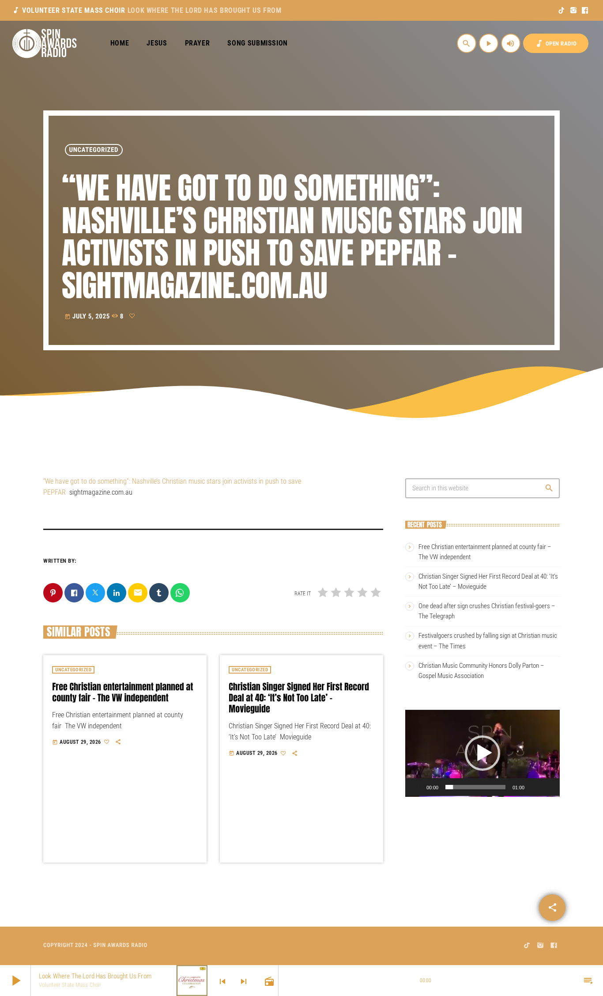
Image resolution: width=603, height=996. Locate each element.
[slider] (475, 787)
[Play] (419, 787)
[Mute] (536, 787)
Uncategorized (94, 150)
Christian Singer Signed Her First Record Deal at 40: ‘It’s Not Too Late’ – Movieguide (299, 698)
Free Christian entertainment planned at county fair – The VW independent (122, 692)
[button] (482, 753)
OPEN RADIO (556, 43)
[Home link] (44, 43)
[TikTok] (561, 10)
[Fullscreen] (551, 787)
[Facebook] (585, 10)
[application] (482, 753)
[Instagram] (573, 10)
